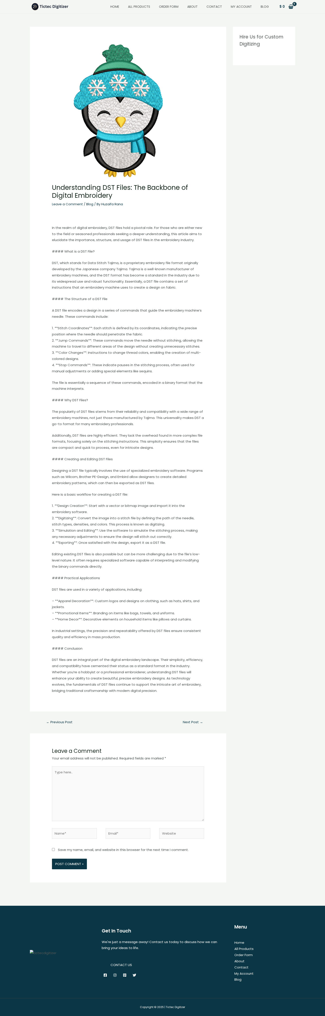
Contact (214, 6)
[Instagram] (115, 975)
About (192, 6)
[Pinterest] (124, 975)
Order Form (168, 6)
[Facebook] (105, 975)
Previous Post (59, 722)
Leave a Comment (67, 204)
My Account (241, 6)
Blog (265, 6)
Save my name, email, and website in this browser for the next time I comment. (123, 849)
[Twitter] (134, 975)
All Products (139, 6)
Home (114, 6)
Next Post (193, 722)
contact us (121, 965)
